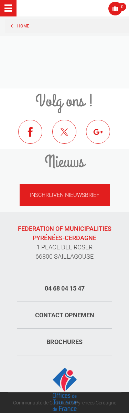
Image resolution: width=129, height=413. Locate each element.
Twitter (69, 137)
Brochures (64, 341)
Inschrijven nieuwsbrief (64, 195)
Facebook (35, 137)
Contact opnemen (64, 315)
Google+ (103, 137)
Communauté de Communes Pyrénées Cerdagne (64, 402)
